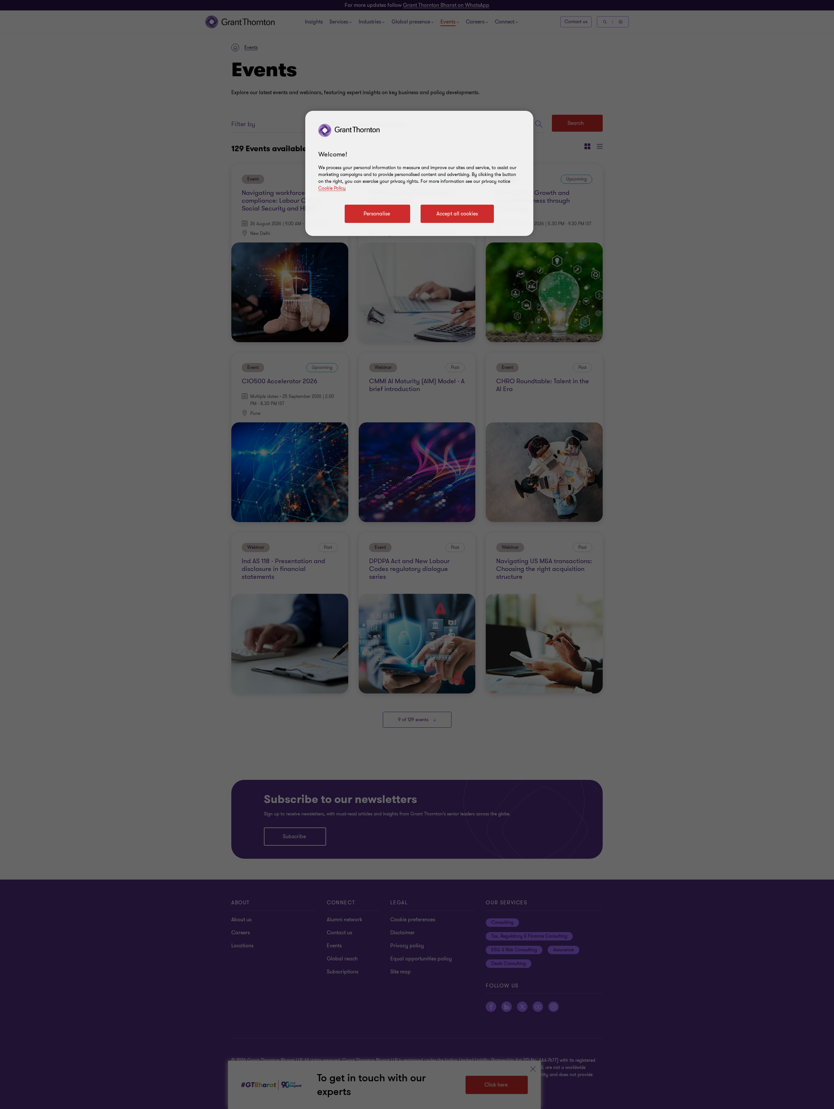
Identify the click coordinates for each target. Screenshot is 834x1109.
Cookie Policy (332, 188)
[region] (419, 173)
